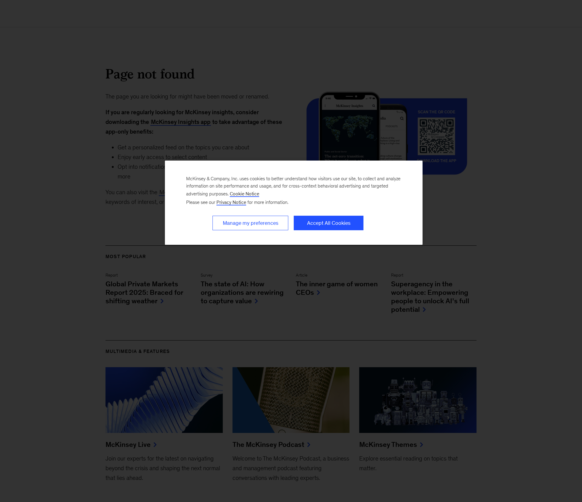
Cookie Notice (244, 193)
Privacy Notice (231, 202)
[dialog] (294, 203)
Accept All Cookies (328, 223)
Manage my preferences (250, 223)
